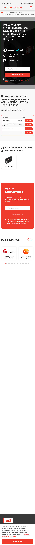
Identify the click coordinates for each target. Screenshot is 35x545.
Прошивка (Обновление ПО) (9, 124)
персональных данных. (18, 223)
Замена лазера (6, 132)
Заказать (29, 120)
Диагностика (6, 120)
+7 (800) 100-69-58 (13, 7)
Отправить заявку (17, 74)
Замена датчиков (7, 129)
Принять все (17, 541)
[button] (28, 240)
